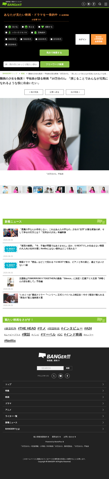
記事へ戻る (54, 92)
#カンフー (88, 335)
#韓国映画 (53, 328)
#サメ (41, 328)
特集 (7, 390)
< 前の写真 (33, 92)
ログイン (82, 39)
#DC (59, 334)
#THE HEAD (27, 328)
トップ (8, 384)
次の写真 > (75, 92)
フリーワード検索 (55, 64)
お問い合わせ (69, 437)
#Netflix (10, 340)
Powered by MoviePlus (53, 442)
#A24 (88, 328)
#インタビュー (72, 328)
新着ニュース (11, 422)
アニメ (8, 410)
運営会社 (55, 437)
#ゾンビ (35, 335)
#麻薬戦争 (10, 328)
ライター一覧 (11, 416)
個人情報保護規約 (40, 437)
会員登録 (98, 39)
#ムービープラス (12, 335)
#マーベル (48, 334)
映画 (7, 397)
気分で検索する (54, 52)
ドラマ (8, 403)
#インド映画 (73, 334)
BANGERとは (12, 429)
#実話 (26, 334)
